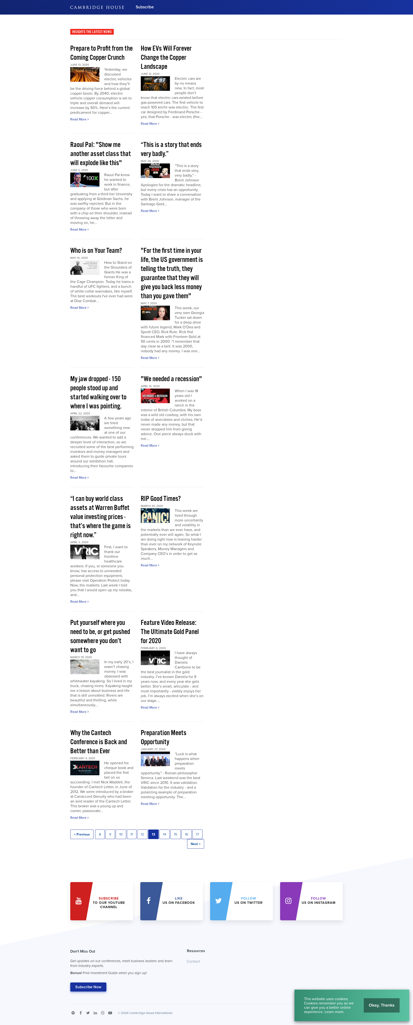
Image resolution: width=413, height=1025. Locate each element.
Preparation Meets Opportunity (163, 737)
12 (142, 834)
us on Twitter (248, 900)
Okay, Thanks (382, 1005)
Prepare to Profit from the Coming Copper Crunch (101, 53)
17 (197, 834)
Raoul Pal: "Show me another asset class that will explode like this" (100, 154)
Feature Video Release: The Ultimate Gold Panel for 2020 (170, 632)
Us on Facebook (179, 900)
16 (186, 834)
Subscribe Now (88, 987)
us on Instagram (319, 900)
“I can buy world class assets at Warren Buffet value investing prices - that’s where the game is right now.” (100, 517)
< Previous (82, 834)
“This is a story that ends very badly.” (171, 149)
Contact (193, 961)
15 (175, 834)
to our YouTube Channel (109, 902)
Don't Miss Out (121, 962)
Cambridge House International (150, 1013)
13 (153, 834)
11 (131, 834)
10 (121, 834)
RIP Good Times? (161, 499)
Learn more (334, 1011)
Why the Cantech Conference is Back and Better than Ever (98, 742)
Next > (196, 844)
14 (164, 834)
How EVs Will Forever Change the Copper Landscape (166, 57)
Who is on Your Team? (96, 250)
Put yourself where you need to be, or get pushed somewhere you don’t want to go (100, 636)
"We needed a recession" (171, 379)
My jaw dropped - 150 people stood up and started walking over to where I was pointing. (98, 392)
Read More (78, 119)
